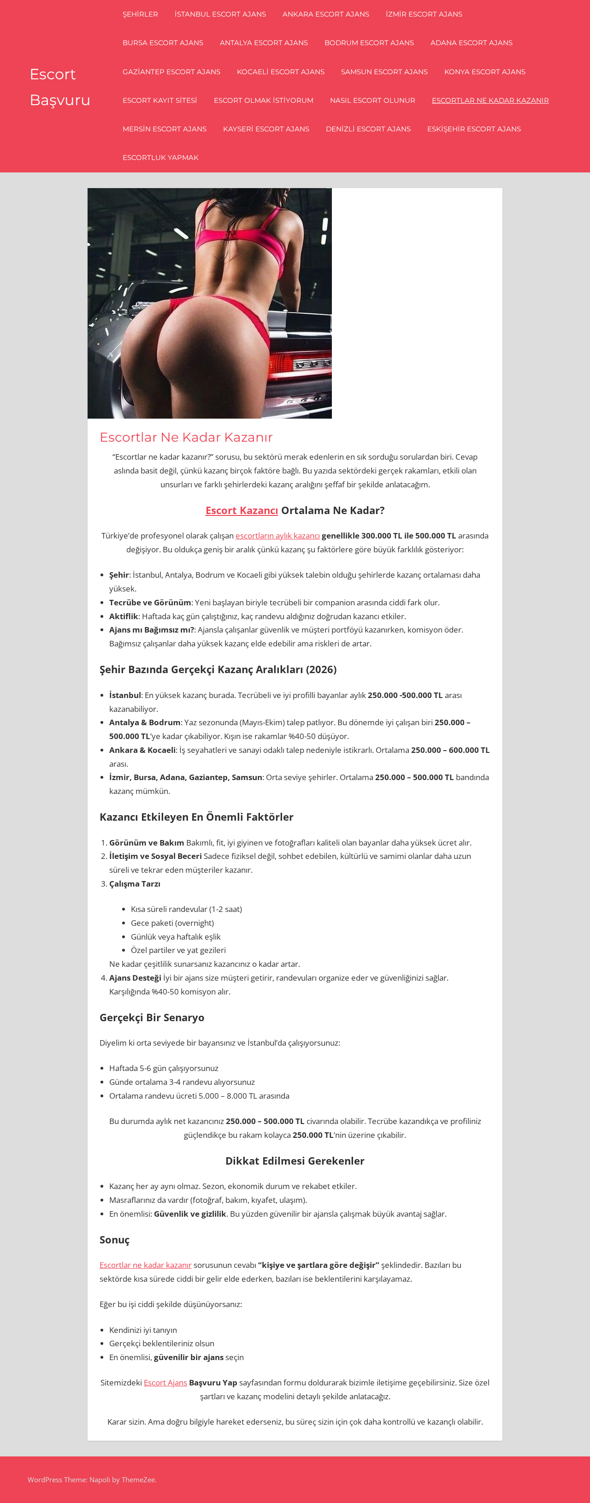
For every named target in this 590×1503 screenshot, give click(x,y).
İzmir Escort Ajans (424, 14)
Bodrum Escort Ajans (369, 42)
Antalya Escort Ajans (264, 42)
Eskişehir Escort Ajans (474, 128)
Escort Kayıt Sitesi (160, 100)
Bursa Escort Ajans (163, 42)
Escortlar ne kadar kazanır (146, 1265)
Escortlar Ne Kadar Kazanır (490, 100)
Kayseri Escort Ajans (266, 128)
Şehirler (140, 14)
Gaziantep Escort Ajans (171, 71)
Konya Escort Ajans (484, 71)
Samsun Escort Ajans (384, 71)
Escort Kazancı (242, 510)
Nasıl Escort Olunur (372, 100)
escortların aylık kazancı (278, 535)
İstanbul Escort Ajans (220, 14)
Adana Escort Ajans (472, 42)
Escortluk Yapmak (161, 157)
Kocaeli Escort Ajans (280, 71)
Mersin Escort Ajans (164, 128)
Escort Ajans (165, 1382)
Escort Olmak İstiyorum (263, 100)
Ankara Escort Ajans (326, 14)
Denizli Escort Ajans (368, 128)
